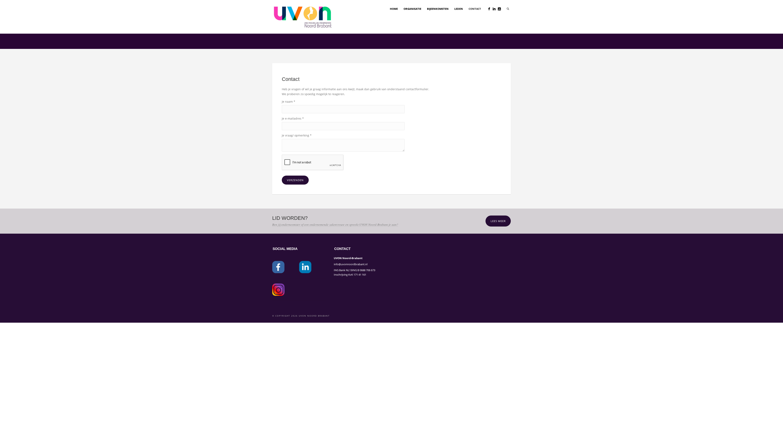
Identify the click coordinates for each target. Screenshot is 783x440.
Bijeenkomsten (438, 9)
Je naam (288, 101)
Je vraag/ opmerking (297, 135)
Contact (475, 9)
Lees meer (498, 221)
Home (394, 9)
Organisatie (412, 9)
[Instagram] (499, 8)
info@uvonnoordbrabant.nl (350, 264)
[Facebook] (489, 8)
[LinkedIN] (494, 8)
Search (508, 9)
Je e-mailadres (293, 118)
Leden (458, 9)
